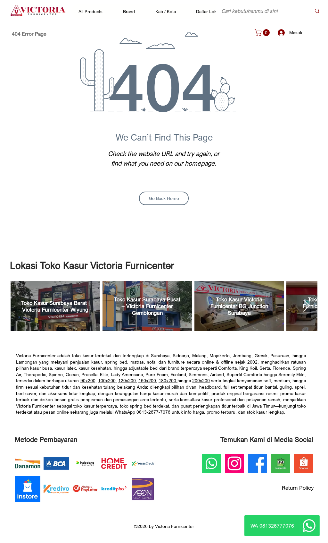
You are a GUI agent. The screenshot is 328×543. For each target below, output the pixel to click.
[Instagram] (234, 463)
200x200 (201, 380)
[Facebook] (257, 463)
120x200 (127, 380)
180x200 (168, 380)
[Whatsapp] (309, 525)
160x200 (147, 380)
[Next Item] (306, 306)
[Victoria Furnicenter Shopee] (303, 463)
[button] (93, 11)
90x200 (87, 380)
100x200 (107, 380)
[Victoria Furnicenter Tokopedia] (280, 463)
